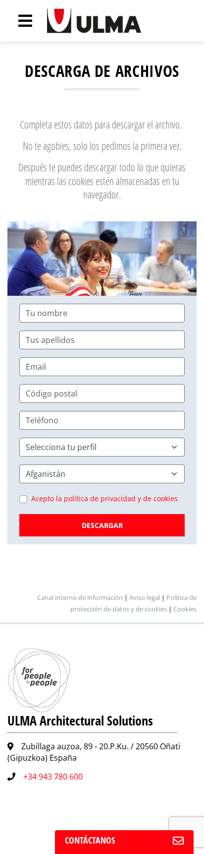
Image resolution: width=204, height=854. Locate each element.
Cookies (185, 608)
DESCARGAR (102, 525)
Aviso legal (144, 597)
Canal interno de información (80, 597)
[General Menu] (19, 21)
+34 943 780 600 (53, 776)
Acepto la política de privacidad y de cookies (104, 498)
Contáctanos (90, 840)
